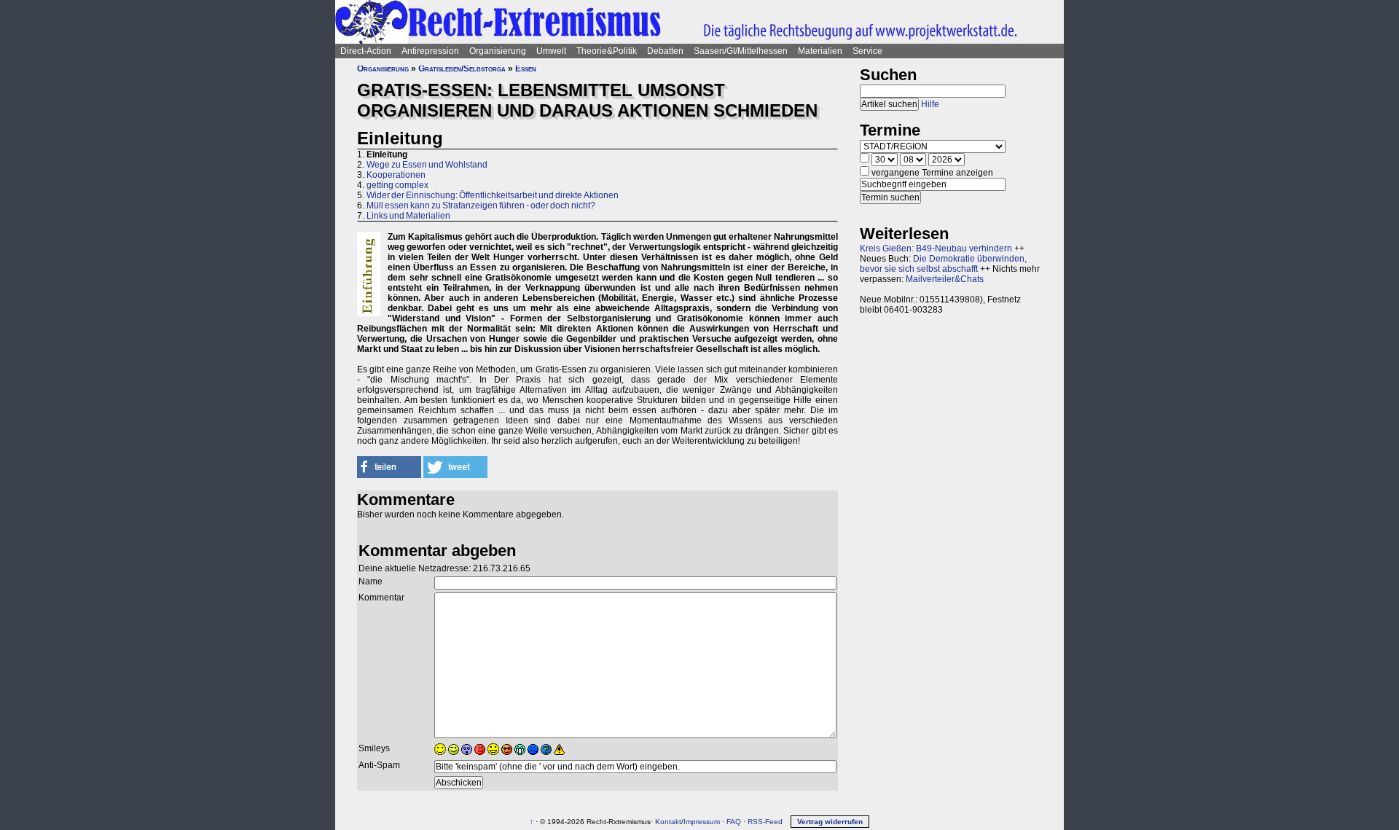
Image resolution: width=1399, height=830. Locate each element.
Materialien (820, 51)
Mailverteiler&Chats (945, 279)
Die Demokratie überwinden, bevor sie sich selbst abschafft (943, 264)
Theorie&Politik (606, 51)
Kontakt (668, 822)
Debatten (665, 51)
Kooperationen (396, 175)
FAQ (733, 822)
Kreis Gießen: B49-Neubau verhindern (936, 248)
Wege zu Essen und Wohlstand (427, 165)
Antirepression (430, 51)
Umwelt (551, 51)
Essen (525, 68)
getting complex (397, 185)
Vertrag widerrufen (830, 822)
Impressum (701, 822)
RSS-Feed (765, 822)
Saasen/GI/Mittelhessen (741, 51)
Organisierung (497, 51)
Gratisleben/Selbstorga (462, 68)
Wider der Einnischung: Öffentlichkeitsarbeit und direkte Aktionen (493, 195)
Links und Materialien (408, 216)
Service (867, 51)
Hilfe (930, 104)
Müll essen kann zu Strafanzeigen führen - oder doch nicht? (481, 205)
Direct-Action (365, 51)
